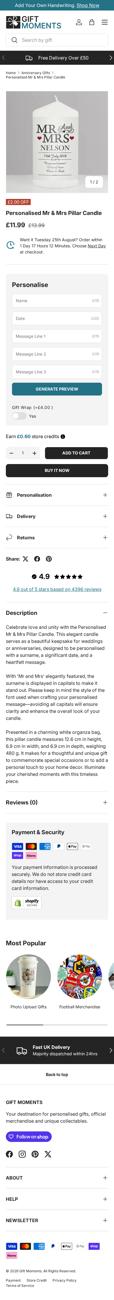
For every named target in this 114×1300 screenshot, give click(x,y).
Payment (13, 1280)
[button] (91, 22)
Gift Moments (30, 1271)
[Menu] (104, 22)
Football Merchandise (79, 1006)
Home (11, 73)
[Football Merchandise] (79, 976)
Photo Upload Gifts (28, 1006)
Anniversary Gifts (35, 73)
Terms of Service (20, 1285)
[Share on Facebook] (37, 559)
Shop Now (88, 5)
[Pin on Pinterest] (49, 559)
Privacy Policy (65, 1280)
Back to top (57, 1074)
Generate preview (57, 388)
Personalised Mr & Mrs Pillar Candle (35, 77)
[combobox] (57, 40)
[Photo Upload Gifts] (28, 976)
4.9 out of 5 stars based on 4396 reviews (57, 589)
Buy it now (57, 470)
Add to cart (76, 452)
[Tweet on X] (25, 559)
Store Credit (37, 1280)
